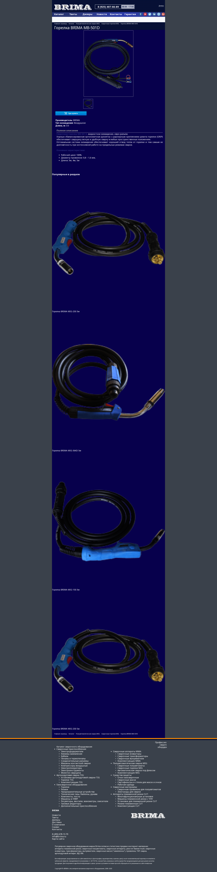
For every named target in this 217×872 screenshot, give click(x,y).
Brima (73, 8)
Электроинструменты (72, 770)
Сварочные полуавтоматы (131, 765)
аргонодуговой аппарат (65, 853)
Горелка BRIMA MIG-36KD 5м (66, 450)
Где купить (73, 113)
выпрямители (89, 851)
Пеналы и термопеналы (73, 758)
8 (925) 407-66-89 (108, 6)
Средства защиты (122, 775)
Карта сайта (58, 838)
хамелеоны (119, 851)
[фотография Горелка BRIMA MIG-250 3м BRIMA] (108, 243)
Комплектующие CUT (129, 806)
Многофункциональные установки (135, 796)
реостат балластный (135, 848)
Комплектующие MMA (129, 761)
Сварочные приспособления (71, 749)
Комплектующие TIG (72, 782)
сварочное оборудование (77, 846)
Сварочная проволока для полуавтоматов (139, 789)
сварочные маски (104, 851)
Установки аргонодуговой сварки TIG (80, 777)
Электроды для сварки (129, 791)
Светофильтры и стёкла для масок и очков (139, 782)
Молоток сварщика (71, 772)
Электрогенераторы (71, 768)
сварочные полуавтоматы (93, 848)
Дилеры (161, 6)
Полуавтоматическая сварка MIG (130, 763)
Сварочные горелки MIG (130, 768)
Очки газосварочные (128, 777)
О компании (58, 824)
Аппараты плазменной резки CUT (130, 794)
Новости (102, 14)
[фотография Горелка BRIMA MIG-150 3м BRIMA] (108, 521)
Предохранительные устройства (77, 791)
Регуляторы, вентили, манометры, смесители (84, 801)
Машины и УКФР (69, 798)
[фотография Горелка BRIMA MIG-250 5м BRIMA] (108, 660)
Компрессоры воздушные (74, 765)
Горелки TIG (67, 779)
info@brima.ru (59, 836)
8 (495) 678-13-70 (60, 834)
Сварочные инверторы (129, 753)
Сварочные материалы (125, 787)
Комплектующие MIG (129, 772)
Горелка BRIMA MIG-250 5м (66, 728)
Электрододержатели (72, 751)
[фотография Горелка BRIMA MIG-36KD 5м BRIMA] (108, 382)
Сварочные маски (127, 779)
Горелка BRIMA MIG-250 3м (66, 311)
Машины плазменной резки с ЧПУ (135, 798)
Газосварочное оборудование (72, 784)
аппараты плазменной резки (68, 848)
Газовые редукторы (71, 803)
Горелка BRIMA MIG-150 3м (66, 589)
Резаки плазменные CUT (130, 803)
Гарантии (130, 14)
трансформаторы (74, 851)
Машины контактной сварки (76, 763)
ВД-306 (80, 853)
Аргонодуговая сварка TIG (70, 775)
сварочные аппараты (115, 848)
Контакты (116, 14)
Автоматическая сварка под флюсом (136, 770)
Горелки (65, 787)
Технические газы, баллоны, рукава (79, 794)
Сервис (55, 827)
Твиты (73, 14)
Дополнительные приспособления (79, 806)
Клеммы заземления (71, 753)
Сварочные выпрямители (131, 758)
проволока (131, 851)
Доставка (56, 822)
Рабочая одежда (126, 784)
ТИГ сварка (141, 851)
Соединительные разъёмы (74, 761)
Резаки (64, 789)
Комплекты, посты (70, 796)
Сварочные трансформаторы (133, 756)
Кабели (64, 756)
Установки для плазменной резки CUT (137, 801)
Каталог (59, 14)
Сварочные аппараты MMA (127, 751)
